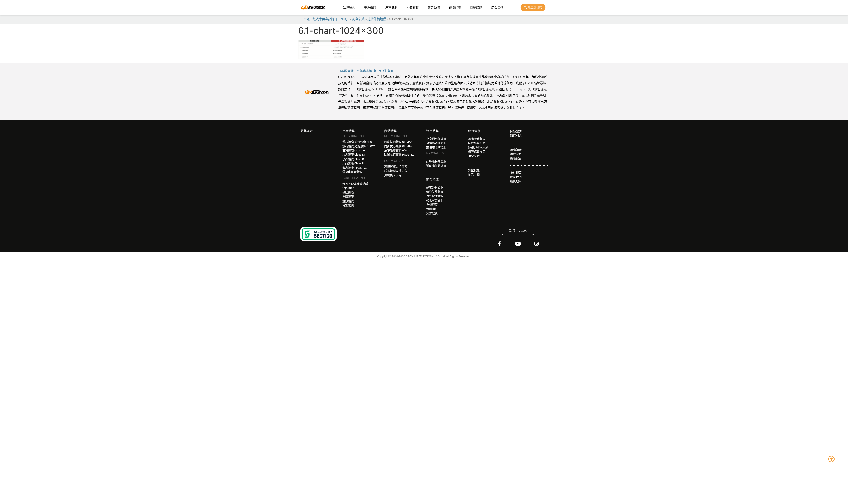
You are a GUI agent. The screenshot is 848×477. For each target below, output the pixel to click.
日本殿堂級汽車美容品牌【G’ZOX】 (324, 19)
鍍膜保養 (455, 7)
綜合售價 (497, 7)
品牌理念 (349, 7)
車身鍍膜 (370, 7)
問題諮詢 (476, 7)
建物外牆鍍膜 (376, 19)
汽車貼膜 (391, 7)
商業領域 (434, 7)
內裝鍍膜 (412, 7)
